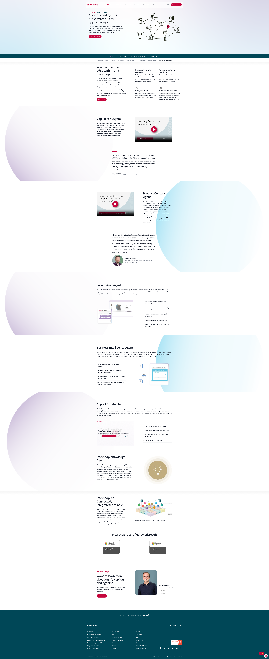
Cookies (180, 656)
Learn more (101, 99)
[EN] (92, 4)
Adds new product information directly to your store (157, 325)
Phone (163, 590)
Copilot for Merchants (165, 60)
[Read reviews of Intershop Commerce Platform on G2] (176, 642)
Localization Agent (132, 60)
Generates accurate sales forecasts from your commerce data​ (110, 371)
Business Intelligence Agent (148, 60)
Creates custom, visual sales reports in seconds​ (109, 365)
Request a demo (176, 5)
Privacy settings (99, 421)
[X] (164, 648)
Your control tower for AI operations (155, 426)
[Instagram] (180, 648)
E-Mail (163, 593)
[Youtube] (176, 648)
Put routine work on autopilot (153, 440)
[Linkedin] (168, 648)
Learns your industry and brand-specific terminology (156, 315)
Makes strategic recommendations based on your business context (111, 383)
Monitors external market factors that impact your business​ (111, 377)
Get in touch (101, 596)
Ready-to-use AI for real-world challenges (157, 430)
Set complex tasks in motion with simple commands (156, 435)
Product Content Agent (117, 60)
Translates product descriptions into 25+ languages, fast (156, 303)
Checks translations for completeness (156, 320)
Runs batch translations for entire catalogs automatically (157, 309)
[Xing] (172, 648)
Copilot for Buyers (102, 60)
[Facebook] (160, 648)
